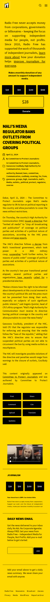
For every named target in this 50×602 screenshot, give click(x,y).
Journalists (33, 179)
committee (33, 173)
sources (9, 185)
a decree (36, 244)
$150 (31, 89)
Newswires (20, 591)
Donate (26, 111)
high (25, 179)
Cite (32, 404)
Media (9, 182)
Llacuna (40, 591)
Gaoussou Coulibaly (15, 166)
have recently (24, 277)
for (40, 176)
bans (25, 173)
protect (32, 182)
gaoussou (10, 179)
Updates (12, 421)
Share (32, 396)
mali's (41, 179)
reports (23, 237)
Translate (32, 412)
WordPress (24, 595)
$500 (43, 89)
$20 (7, 89)
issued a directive (33, 220)
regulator (41, 182)
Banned (19, 173)
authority (10, 173)
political (24, 182)
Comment (12, 404)
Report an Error (37, 595)
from (44, 176)
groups (19, 179)
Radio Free (9, 591)
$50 (19, 89)
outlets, (16, 182)
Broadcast (31, 591)
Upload (12, 412)
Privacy (8, 595)
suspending (15, 254)
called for (39, 277)
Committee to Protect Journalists (24, 158)
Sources (24, 169)
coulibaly (25, 176)
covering (34, 176)
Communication (13, 176)
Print (12, 396)
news (16, 237)
